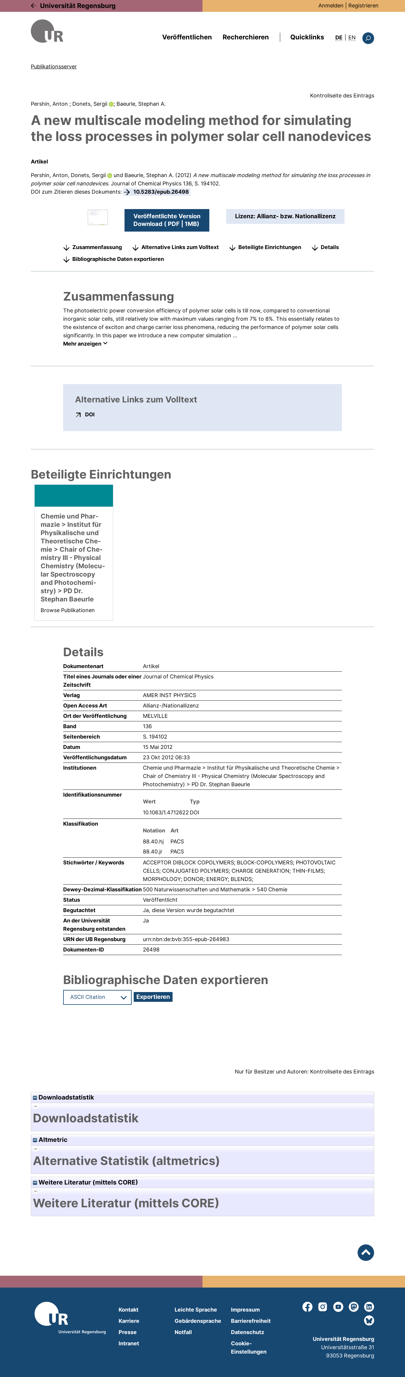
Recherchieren (246, 37)
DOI (90, 414)
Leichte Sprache (196, 1310)
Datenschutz (247, 1332)
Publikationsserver (54, 66)
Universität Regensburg (78, 5)
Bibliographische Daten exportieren (118, 259)
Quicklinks (307, 37)
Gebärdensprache (198, 1321)
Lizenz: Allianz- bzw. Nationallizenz (285, 216)
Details (330, 247)
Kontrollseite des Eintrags (342, 95)
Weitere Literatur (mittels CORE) (87, 1182)
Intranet (129, 1343)
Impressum (245, 1310)
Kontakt (128, 1310)
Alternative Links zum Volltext (180, 247)
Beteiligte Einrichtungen (269, 247)
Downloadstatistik (65, 1097)
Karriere (129, 1321)
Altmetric (52, 1139)
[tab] (202, 1118)
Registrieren (363, 5)
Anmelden (331, 5)
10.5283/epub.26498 (161, 192)
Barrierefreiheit (251, 1321)
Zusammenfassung (97, 247)
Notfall (183, 1332)
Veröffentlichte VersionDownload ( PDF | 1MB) (166, 220)
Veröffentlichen (187, 37)
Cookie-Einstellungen (249, 1347)
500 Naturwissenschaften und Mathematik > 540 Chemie (215, 889)
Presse (128, 1332)
